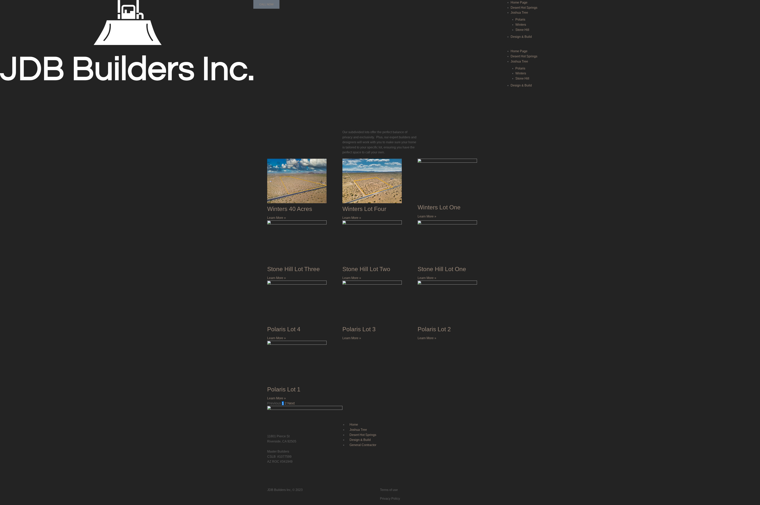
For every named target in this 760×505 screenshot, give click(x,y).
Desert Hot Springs (524, 7)
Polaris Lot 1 (283, 389)
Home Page (519, 2)
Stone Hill (522, 29)
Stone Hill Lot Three (293, 269)
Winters (520, 24)
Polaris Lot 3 (359, 329)
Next (291, 403)
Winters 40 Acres (289, 209)
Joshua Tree (519, 12)
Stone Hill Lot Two (366, 269)
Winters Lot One (439, 207)
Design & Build (521, 36)
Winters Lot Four (364, 209)
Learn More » (276, 217)
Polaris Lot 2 (434, 329)
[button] (633, 46)
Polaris (520, 19)
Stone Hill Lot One (442, 269)
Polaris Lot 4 (283, 329)
